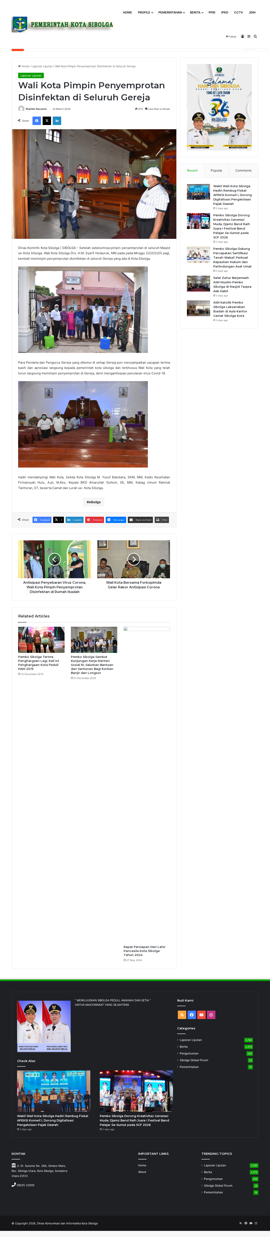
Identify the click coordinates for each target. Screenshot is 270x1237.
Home (25, 66)
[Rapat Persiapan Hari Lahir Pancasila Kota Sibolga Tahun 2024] (147, 785)
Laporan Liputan (42, 66)
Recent (192, 170)
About (142, 1172)
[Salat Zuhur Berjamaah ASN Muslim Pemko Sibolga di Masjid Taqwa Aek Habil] (198, 284)
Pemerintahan (189, 1067)
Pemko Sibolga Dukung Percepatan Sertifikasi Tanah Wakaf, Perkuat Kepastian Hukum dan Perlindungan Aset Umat (232, 257)
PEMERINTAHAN (170, 12)
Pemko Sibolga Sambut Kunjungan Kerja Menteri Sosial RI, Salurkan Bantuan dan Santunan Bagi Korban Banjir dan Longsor (92, 665)
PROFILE (144, 12)
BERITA (195, 12)
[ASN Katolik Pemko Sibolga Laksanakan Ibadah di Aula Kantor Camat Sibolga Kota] (198, 308)
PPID (212, 12)
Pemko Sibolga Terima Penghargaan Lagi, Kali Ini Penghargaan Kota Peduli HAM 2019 (38, 663)
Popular (216, 170)
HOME (127, 12)
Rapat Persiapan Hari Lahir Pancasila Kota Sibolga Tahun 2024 (145, 951)
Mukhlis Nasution (36, 108)
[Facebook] (36, 121)
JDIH (252, 12)
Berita (184, 1046)
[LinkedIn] (57, 121)
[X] (47, 121)
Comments (243, 170)
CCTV (238, 12)
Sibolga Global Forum (194, 1060)
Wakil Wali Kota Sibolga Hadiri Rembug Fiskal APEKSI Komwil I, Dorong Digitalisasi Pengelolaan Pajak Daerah (232, 195)
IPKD (224, 12)
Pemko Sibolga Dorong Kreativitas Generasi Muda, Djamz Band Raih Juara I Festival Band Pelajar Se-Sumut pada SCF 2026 (134, 1120)
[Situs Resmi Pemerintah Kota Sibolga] (65, 24)
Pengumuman (189, 1053)
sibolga (95, 502)
